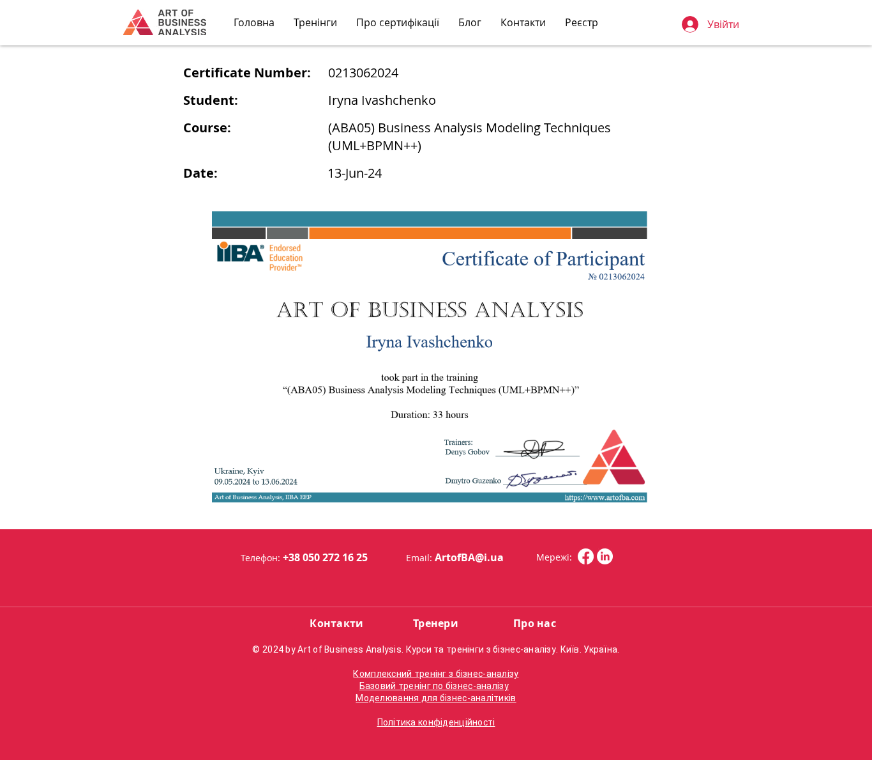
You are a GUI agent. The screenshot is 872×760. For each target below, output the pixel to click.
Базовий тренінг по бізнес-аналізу (434, 686)
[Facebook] (586, 556)
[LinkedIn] (605, 556)
